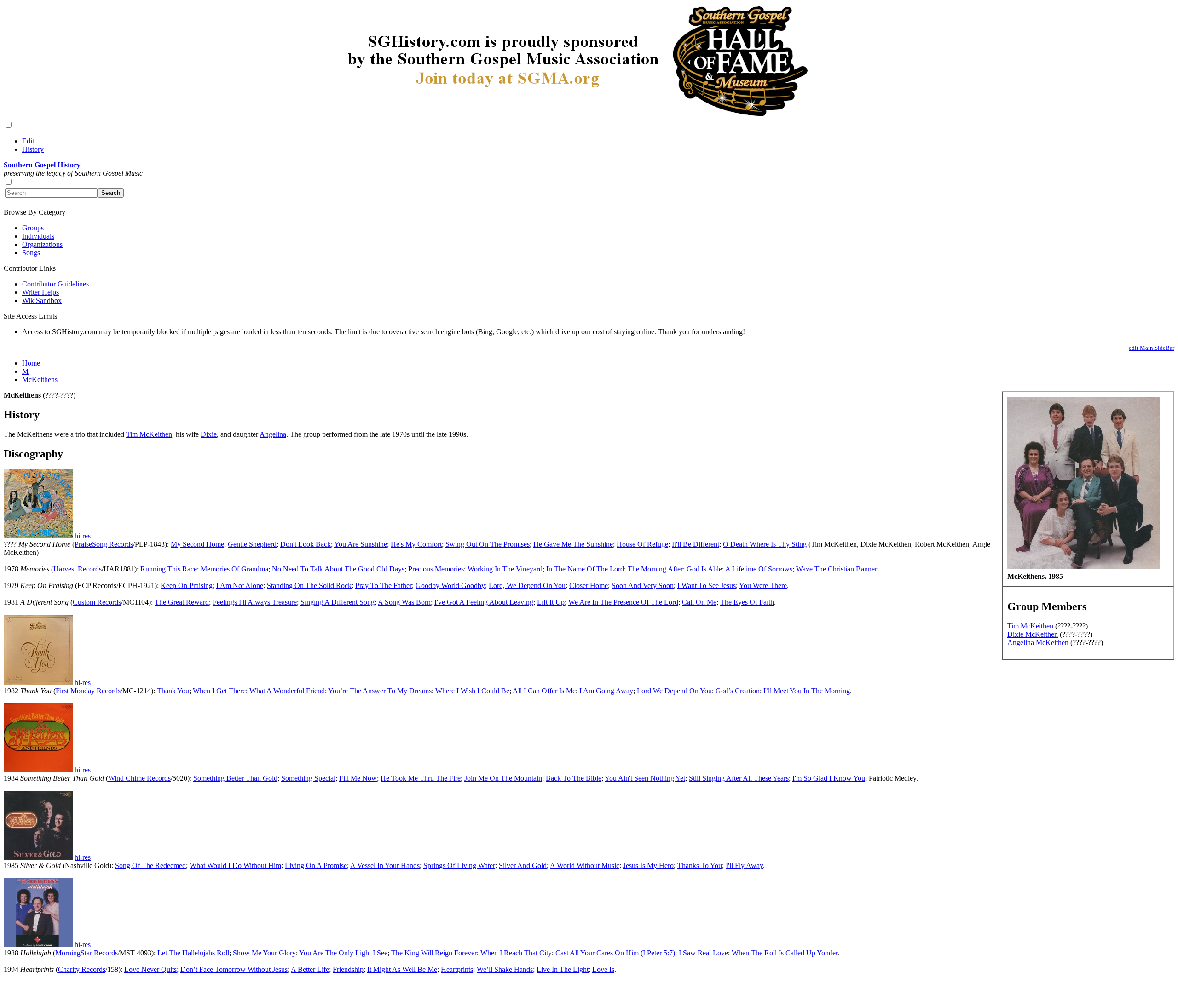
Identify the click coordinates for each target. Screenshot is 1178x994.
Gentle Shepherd (252, 544)
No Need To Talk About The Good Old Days (338, 569)
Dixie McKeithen (1032, 634)
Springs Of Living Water (459, 865)
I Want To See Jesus (706, 585)
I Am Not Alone (239, 585)
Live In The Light (563, 969)
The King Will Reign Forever (434, 953)
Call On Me (699, 602)
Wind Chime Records (139, 778)
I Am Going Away (606, 691)
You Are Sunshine (360, 544)
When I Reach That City (516, 953)
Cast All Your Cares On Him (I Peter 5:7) (615, 953)
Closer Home (588, 585)
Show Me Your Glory (264, 953)
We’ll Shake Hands (505, 969)
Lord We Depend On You (674, 691)
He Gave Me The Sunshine (573, 544)
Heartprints (457, 969)
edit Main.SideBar (1151, 347)
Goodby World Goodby (450, 585)
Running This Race (168, 569)
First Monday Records (88, 691)
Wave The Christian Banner (836, 569)
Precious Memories (436, 569)
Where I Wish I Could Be (472, 691)
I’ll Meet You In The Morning (806, 691)
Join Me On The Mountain (503, 778)
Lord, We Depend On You (527, 585)
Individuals (38, 236)
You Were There (763, 585)
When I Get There (219, 691)
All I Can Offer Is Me (544, 691)
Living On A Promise (316, 865)
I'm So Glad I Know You (828, 778)
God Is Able (704, 569)
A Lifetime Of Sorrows (758, 569)
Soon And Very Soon (643, 585)
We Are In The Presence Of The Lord (623, 602)
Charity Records (81, 969)
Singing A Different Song (337, 602)
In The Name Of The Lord (585, 569)
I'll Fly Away (744, 865)
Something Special (308, 778)
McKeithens (40, 379)
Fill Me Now (358, 778)
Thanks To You (699, 865)
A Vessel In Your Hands (385, 865)
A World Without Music (584, 865)
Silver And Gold (523, 865)
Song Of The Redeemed (150, 865)
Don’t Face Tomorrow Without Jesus (234, 969)
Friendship (348, 969)
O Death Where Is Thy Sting (765, 544)
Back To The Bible (573, 778)
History (33, 149)
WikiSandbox (42, 300)
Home (31, 363)
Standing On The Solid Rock (309, 585)
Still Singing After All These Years (739, 778)
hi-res (83, 536)
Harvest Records (77, 569)
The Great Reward (182, 602)
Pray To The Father (383, 585)
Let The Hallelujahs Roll (193, 953)
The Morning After (655, 569)
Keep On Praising (187, 585)
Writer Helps (40, 292)
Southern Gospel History (42, 165)
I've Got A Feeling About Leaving (483, 602)
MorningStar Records (86, 953)
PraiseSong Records (104, 544)
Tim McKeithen (1030, 626)
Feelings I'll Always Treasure (255, 602)
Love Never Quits (150, 969)
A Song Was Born (404, 602)
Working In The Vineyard (505, 569)
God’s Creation (738, 691)
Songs (31, 253)
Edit (28, 141)
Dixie (209, 434)
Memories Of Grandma (234, 569)
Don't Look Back (305, 544)
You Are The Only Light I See (343, 953)
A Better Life (310, 969)
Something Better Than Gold (235, 778)
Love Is (603, 969)
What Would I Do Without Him (235, 865)
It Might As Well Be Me (402, 969)
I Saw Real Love (703, 953)
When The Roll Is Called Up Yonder (784, 953)
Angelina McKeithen (1037, 642)
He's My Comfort (416, 544)
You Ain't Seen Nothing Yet (645, 778)
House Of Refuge (642, 544)
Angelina (273, 434)
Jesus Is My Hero (648, 865)
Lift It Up (551, 602)
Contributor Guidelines (55, 284)
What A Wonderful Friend (287, 691)
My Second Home (197, 544)
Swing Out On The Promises (487, 544)
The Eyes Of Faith (747, 602)
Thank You (173, 691)
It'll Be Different (695, 544)
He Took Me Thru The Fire (421, 778)
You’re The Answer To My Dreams (380, 691)
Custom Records (97, 602)
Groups (33, 228)
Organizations (42, 244)
